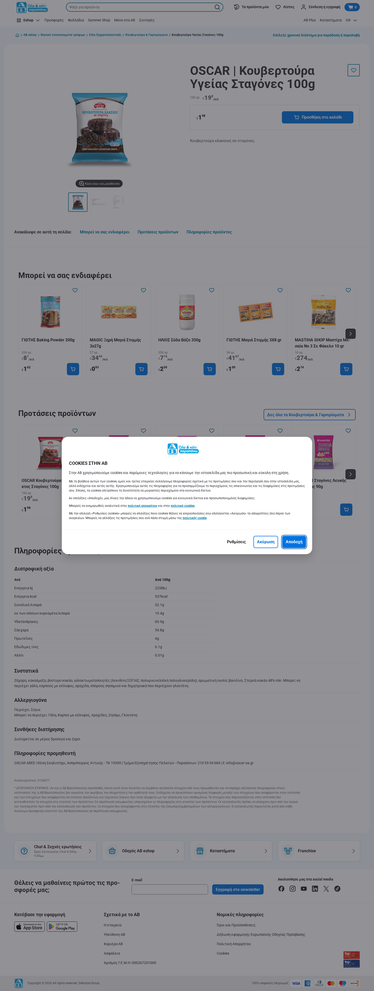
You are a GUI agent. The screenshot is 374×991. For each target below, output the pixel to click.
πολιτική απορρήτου (142, 506)
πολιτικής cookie (195, 518)
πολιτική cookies (183, 506)
